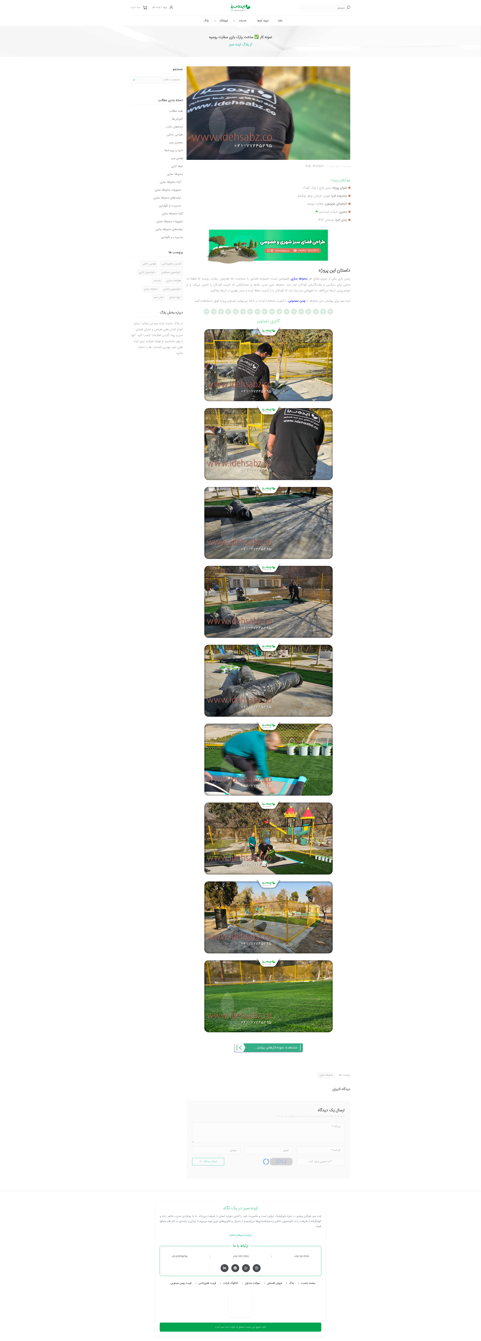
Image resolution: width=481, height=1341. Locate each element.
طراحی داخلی (175, 134)
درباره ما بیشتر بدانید (240, 1235)
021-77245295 (179, 1257)
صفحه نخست (308, 1283)
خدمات (242, 21)
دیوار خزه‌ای (175, 297)
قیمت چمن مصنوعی (180, 1283)
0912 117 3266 (301, 1257)
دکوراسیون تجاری (172, 289)
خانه (280, 21)
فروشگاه (224, 21)
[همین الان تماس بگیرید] (268, 245)
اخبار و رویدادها (174, 150)
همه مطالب (176, 111)
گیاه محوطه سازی (170, 182)
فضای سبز (177, 158)
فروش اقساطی (274, 1283)
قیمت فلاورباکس (207, 1283)
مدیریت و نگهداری (170, 205)
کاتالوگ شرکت (230, 1283)
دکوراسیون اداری (147, 272)
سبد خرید (135, 7)
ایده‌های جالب (174, 127)
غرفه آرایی (177, 166)
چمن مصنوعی (297, 301)
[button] (145, 8)
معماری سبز (176, 142)
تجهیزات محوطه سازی (168, 190)
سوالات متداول (252, 1283)
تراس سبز (158, 297)
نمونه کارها (262, 21)
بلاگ (206, 21)
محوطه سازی (299, 278)
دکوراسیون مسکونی (171, 272)
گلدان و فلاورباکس (171, 264)
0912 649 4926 (241, 1257)
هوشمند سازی (173, 281)
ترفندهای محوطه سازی (167, 198)
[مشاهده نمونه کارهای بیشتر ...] (268, 1047)
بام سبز (157, 281)
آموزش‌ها (177, 119)
